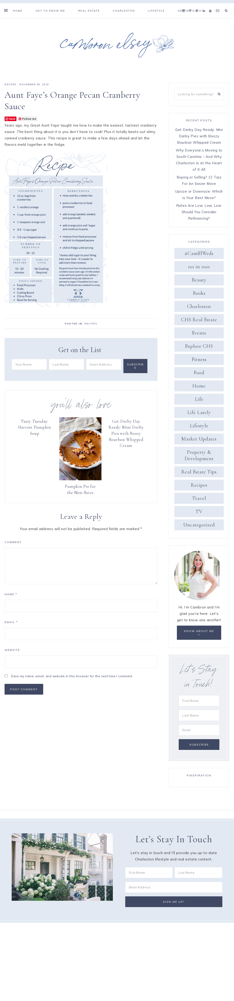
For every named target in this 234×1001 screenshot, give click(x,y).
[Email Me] (218, 5)
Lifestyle (199, 426)
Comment (13, 542)
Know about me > (199, 632)
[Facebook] (198, 5)
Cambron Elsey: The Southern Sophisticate (117, 45)
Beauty (199, 280)
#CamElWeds (199, 253)
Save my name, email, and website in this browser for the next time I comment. (72, 676)
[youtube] (211, 5)
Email (11, 622)
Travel (199, 498)
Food (199, 373)
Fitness (199, 359)
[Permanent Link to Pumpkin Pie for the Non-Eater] (80, 479)
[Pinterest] (191, 5)
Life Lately (199, 412)
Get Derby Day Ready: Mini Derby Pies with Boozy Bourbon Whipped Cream (126, 433)
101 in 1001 (199, 267)
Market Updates (199, 439)
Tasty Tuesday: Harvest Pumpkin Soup (34, 427)
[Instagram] (184, 5)
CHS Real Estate (199, 320)
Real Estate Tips (199, 472)
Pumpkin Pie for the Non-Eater (80, 489)
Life (199, 399)
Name (11, 594)
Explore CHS (199, 346)
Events (199, 333)
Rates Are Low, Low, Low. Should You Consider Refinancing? (199, 211)
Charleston (199, 306)
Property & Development (199, 455)
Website (12, 650)
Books (199, 293)
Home (199, 386)
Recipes (10, 84)
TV (199, 512)
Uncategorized (199, 525)
